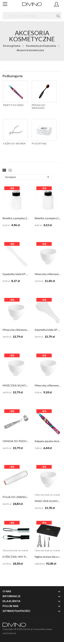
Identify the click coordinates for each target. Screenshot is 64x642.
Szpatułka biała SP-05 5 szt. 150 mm (48, 329)
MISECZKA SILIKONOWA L (48, 501)
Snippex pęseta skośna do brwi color (48, 441)
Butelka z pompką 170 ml (48, 218)
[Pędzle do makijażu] (44, 91)
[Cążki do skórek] (15, 130)
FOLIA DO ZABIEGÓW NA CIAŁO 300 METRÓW (16, 496)
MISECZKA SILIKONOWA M (16, 385)
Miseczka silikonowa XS (48, 274)
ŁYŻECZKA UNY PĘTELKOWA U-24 (16, 556)
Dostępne (27, 177)
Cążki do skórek (14, 143)
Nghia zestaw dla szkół (48, 556)
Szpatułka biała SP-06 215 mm (16, 274)
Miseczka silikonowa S (16, 329)
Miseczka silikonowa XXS (48, 385)
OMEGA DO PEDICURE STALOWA (16, 441)
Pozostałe (39, 143)
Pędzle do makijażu (39, 106)
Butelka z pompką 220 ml (16, 218)
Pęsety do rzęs (13, 105)
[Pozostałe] (44, 130)
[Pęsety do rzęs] (15, 91)
